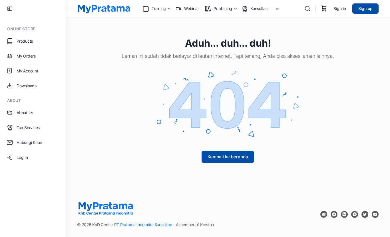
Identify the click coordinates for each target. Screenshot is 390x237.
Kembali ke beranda (228, 156)
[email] (323, 214)
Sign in (339, 8)
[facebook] (334, 214)
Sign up (365, 8)
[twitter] (364, 214)
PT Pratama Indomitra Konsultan (143, 224)
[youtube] (375, 214)
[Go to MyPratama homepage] (104, 8)
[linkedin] (344, 214)
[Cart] (324, 8)
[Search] (307, 8)
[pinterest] (354, 214)
